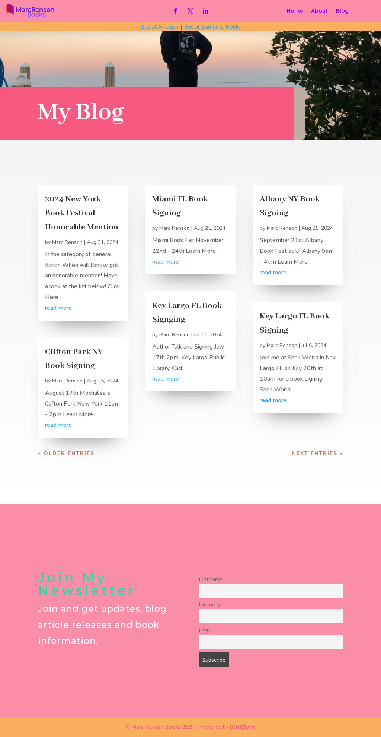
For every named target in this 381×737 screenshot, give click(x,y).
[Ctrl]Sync (243, 726)
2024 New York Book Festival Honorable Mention (81, 213)
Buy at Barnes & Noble (212, 26)
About (319, 11)
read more (58, 308)
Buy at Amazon (159, 26)
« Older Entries (66, 453)
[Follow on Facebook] (176, 11)
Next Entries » (317, 453)
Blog (342, 11)
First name (210, 579)
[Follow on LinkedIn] (205, 11)
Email (205, 630)
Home (294, 11)
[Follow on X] (190, 11)
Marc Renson (67, 242)
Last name (210, 604)
